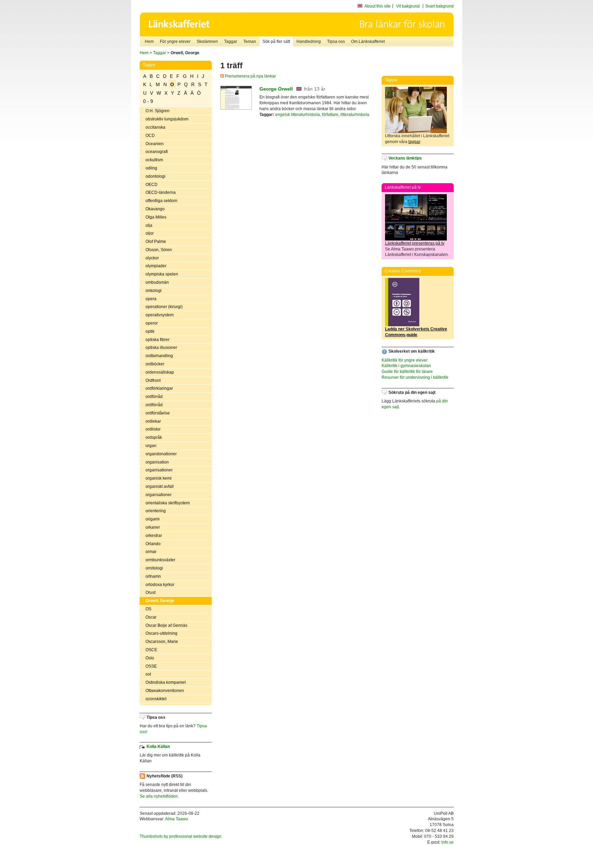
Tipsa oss (336, 41)
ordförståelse (158, 413)
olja (149, 225)
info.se (447, 842)
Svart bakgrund (439, 6)
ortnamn (153, 576)
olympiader (156, 265)
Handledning (308, 41)
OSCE (151, 649)
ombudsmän (157, 282)
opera (151, 298)
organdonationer (161, 453)
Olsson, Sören (159, 249)
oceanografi (157, 151)
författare (330, 114)
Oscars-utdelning (161, 633)
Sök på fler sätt (276, 41)
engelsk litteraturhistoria (297, 114)
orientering (156, 510)
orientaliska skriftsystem (168, 503)
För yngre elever (175, 41)
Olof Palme (156, 241)
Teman (249, 41)
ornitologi (154, 568)
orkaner (153, 527)
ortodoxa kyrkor (160, 584)
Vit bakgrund (408, 6)
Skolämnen (207, 41)
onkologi (154, 290)
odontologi (155, 176)
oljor (150, 233)
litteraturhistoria (354, 114)
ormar (151, 551)
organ (151, 445)
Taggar (230, 41)
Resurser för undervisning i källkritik (415, 377)
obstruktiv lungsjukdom (167, 119)
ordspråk (154, 437)
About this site (377, 6)
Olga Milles (156, 217)
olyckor (152, 258)
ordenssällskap (160, 372)
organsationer (159, 494)
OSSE (151, 666)
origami (153, 519)
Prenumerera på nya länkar (250, 76)
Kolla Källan (158, 746)
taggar (414, 141)
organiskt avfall (160, 486)
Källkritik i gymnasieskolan (406, 365)
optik (150, 331)
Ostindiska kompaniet (166, 682)
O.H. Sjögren (158, 110)
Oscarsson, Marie (162, 641)
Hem (149, 41)
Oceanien (155, 143)
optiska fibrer (158, 339)
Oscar (151, 617)
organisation (157, 462)
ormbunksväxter (160, 560)
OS (148, 609)
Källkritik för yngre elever (405, 360)
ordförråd (154, 396)
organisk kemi (159, 478)
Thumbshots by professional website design (180, 836)
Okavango (155, 209)
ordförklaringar (159, 388)
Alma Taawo (176, 819)
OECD (152, 184)
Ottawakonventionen (165, 690)
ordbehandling (159, 355)
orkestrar (154, 535)
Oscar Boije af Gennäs (166, 625)
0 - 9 (148, 101)
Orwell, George (160, 600)
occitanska (155, 127)
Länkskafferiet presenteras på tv (414, 243)
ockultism (154, 159)
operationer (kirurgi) (164, 306)
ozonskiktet (156, 698)
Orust (150, 592)
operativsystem (160, 315)
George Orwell (276, 89)
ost (148, 674)
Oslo (150, 658)
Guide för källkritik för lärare (407, 371)
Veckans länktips (405, 158)
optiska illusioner (161, 347)
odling (151, 168)
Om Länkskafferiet (368, 41)
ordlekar (153, 421)
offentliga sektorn (161, 200)
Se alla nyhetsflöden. (159, 796)
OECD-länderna (161, 192)
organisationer (159, 470)
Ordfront (153, 380)
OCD (150, 135)
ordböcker (155, 364)
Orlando (153, 543)
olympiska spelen (162, 274)
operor (152, 323)
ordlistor (153, 429)
